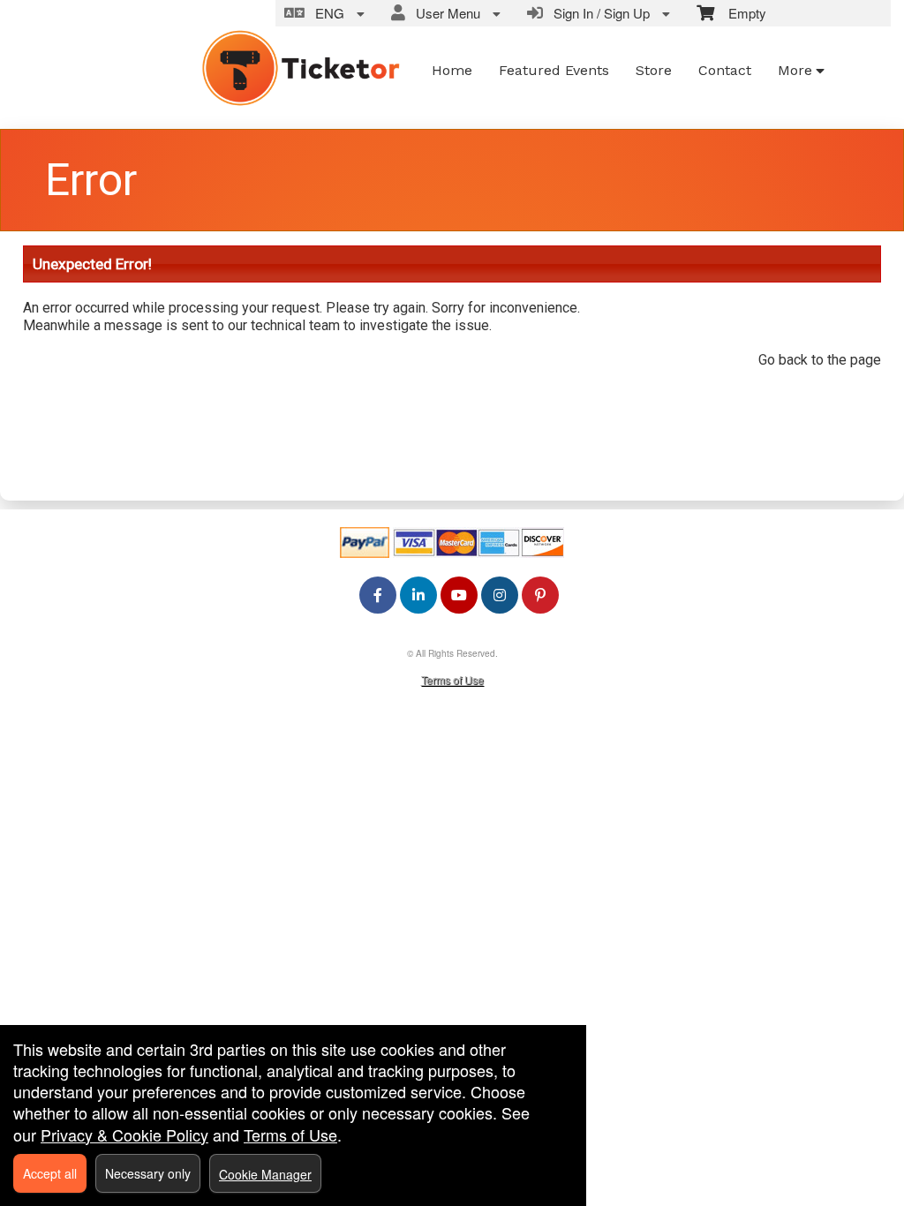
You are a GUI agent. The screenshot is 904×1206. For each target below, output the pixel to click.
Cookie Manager (265, 1174)
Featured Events (554, 70)
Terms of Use (452, 679)
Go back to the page (819, 359)
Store (654, 70)
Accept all (50, 1173)
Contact (724, 70)
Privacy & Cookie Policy (124, 1134)
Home (452, 70)
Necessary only (148, 1173)
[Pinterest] (540, 594)
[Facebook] (378, 594)
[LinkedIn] (418, 594)
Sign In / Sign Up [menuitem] (598, 13)
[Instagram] (499, 594)
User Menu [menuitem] (444, 13)
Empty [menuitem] (740, 13)
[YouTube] (459, 594)
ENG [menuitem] (326, 13)
